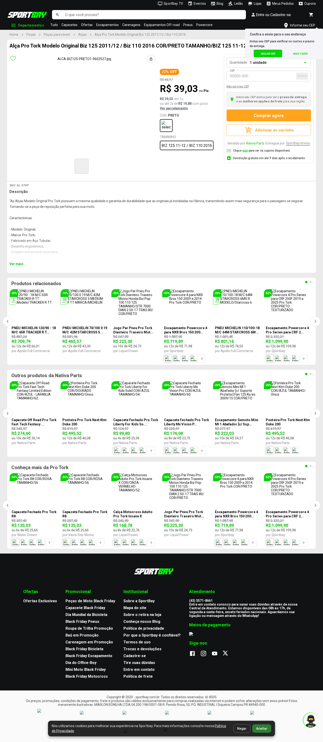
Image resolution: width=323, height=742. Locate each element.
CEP (232, 70)
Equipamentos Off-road (162, 25)
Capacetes (69, 25)
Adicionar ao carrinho (274, 130)
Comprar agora (269, 115)
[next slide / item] (175, 165)
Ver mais (16, 264)
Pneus (188, 25)
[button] (81, 166)
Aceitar (261, 728)
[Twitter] (228, 653)
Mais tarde (300, 53)
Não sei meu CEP (238, 86)
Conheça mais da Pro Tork (40, 467)
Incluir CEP (268, 53)
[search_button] (57, 14)
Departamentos (31, 25)
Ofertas (87, 25)
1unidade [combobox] (258, 62)
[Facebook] (194, 653)
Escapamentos (107, 25)
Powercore (204, 25)
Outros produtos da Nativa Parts (46, 375)
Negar (242, 728)
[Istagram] (205, 653)
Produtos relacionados (36, 283)
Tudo (54, 25)
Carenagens (131, 25)
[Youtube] (217, 653)
